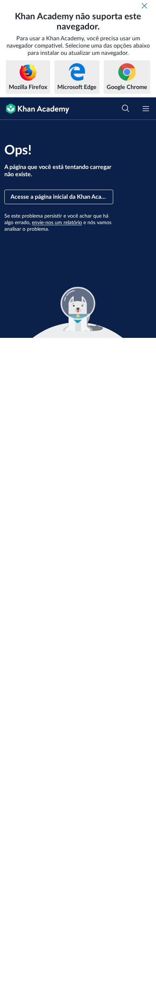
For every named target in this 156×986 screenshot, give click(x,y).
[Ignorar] (144, 6)
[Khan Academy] (34, 109)
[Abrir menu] (145, 108)
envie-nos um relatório (57, 222)
